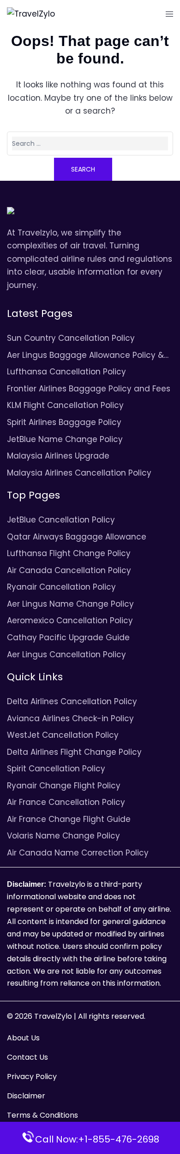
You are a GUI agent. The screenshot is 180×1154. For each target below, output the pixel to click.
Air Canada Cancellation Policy (69, 570)
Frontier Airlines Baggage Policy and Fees (88, 388)
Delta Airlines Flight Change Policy (74, 752)
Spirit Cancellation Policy (56, 768)
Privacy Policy (32, 1076)
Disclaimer (26, 1096)
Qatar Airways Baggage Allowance (76, 536)
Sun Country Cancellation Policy (71, 338)
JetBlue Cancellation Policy (61, 519)
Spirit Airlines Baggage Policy (64, 422)
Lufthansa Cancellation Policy (66, 371)
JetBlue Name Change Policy (65, 439)
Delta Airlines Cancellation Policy (72, 701)
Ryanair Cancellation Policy (61, 586)
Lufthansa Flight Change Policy (69, 553)
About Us (23, 1038)
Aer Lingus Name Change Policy (70, 603)
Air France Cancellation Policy (66, 802)
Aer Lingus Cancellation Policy (66, 654)
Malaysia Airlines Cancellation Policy (79, 472)
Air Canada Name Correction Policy (78, 852)
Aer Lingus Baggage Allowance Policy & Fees (85, 356)
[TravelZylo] (31, 13)
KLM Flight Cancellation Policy (65, 405)
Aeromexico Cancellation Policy (70, 620)
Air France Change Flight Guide (69, 819)
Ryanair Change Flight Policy (63, 785)
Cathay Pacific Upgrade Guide (68, 637)
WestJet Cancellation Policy (63, 735)
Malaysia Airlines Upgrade (58, 455)
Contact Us (27, 1057)
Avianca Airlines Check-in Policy (70, 718)
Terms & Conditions (42, 1115)
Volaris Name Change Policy (63, 835)
